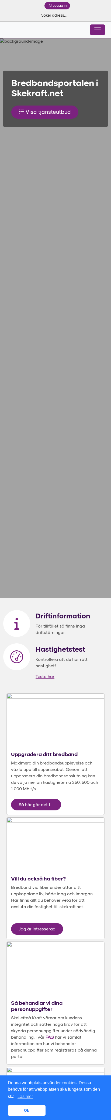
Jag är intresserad (37, 929)
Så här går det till (36, 805)
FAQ (50, 1037)
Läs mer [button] (25, 1096)
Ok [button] (26, 1110)
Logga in (60, 6)
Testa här (45, 677)
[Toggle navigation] (97, 29)
